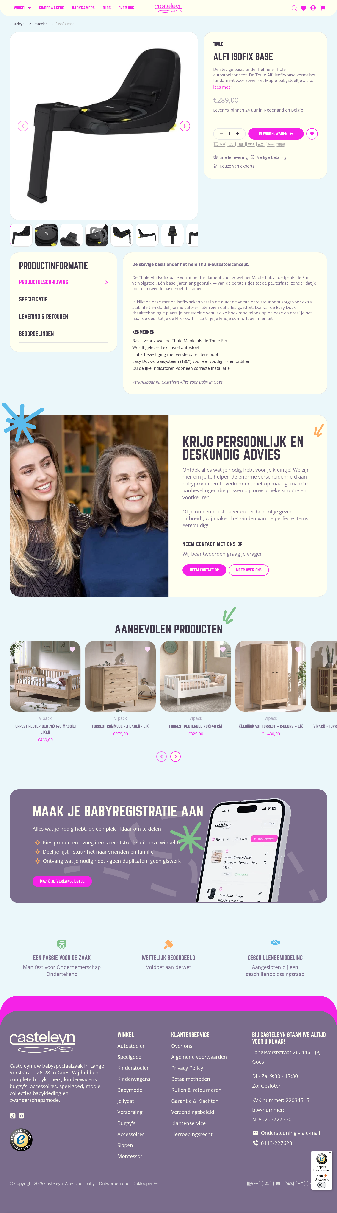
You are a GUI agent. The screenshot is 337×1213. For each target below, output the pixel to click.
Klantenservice (188, 1123)
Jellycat (125, 1100)
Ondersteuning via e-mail (290, 1132)
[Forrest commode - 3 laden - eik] (120, 676)
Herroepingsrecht (192, 1134)
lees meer (222, 87)
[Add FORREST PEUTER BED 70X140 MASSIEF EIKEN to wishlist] (72, 649)
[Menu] (329, 1153)
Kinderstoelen (133, 1067)
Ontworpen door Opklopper (126, 1183)
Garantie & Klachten (195, 1100)
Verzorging (130, 1111)
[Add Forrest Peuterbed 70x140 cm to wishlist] (223, 649)
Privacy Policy (187, 1067)
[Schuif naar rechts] (185, 126)
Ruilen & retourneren (196, 1089)
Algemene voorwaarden (199, 1056)
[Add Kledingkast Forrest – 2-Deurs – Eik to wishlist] (298, 649)
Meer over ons (249, 570)
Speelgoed (129, 1056)
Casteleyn (17, 24)
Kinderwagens (133, 1078)
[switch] (321, 1185)
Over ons (181, 1045)
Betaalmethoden (190, 1078)
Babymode (129, 1089)
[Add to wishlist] (312, 133)
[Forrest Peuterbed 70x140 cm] (195, 676)
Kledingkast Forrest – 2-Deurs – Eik (271, 726)
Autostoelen (38, 24)
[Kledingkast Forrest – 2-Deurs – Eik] (270, 676)
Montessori (130, 1156)
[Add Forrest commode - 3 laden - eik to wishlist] (148, 649)
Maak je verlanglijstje (62, 881)
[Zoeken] (294, 8)
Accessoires (130, 1134)
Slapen (125, 1145)
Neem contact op (204, 570)
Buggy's (126, 1123)
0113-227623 (276, 1143)
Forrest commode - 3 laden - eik (120, 726)
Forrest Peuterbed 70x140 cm (195, 726)
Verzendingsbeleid (192, 1111)
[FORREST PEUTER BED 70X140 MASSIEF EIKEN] (45, 676)
